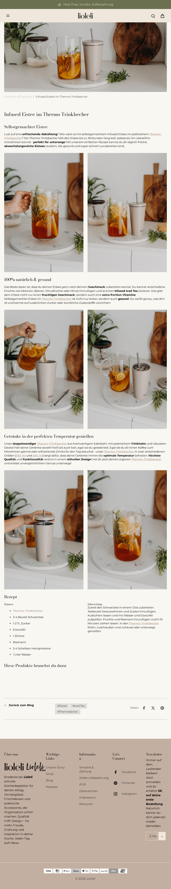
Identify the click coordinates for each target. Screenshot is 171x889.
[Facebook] (117, 772)
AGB (82, 784)
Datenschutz (88, 791)
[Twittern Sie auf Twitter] (153, 708)
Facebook (129, 772)
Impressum (87, 797)
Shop (49, 774)
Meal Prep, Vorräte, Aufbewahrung (88, 4)
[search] (153, 15)
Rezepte (26, 96)
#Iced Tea (78, 705)
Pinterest (128, 783)
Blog (49, 780)
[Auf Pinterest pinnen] (162, 708)
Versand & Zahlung (86, 769)
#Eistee (62, 705)
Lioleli (91, 878)
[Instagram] (117, 794)
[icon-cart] (162, 15)
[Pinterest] (117, 783)
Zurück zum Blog (21, 705)
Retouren (86, 804)
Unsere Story (55, 767)
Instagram (129, 794)
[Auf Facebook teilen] (143, 708)
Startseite (10, 96)
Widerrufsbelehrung (89, 778)
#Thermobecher (68, 711)
